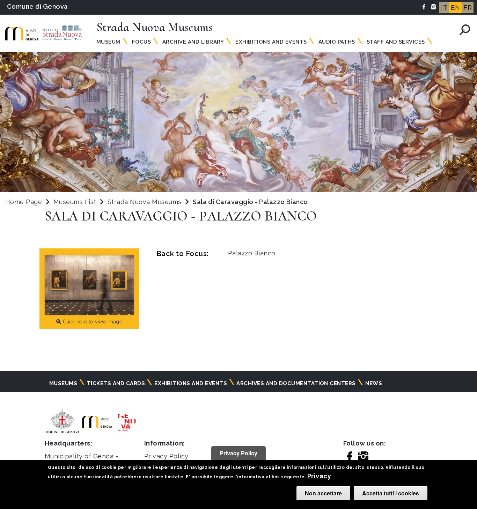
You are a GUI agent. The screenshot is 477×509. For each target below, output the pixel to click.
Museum (108, 42)
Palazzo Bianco (252, 253)
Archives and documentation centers (295, 383)
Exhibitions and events (190, 383)
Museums (63, 383)
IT (444, 7)
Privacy (319, 476)
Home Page (23, 201)
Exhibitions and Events (271, 42)
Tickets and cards (116, 383)
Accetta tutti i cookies (390, 493)
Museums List (74, 201)
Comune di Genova (37, 6)
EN (455, 7)
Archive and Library (193, 42)
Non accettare (323, 493)
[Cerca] (465, 29)
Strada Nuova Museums (145, 201)
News (373, 383)
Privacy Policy (166, 456)
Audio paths (336, 42)
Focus (141, 42)
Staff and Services (396, 42)
